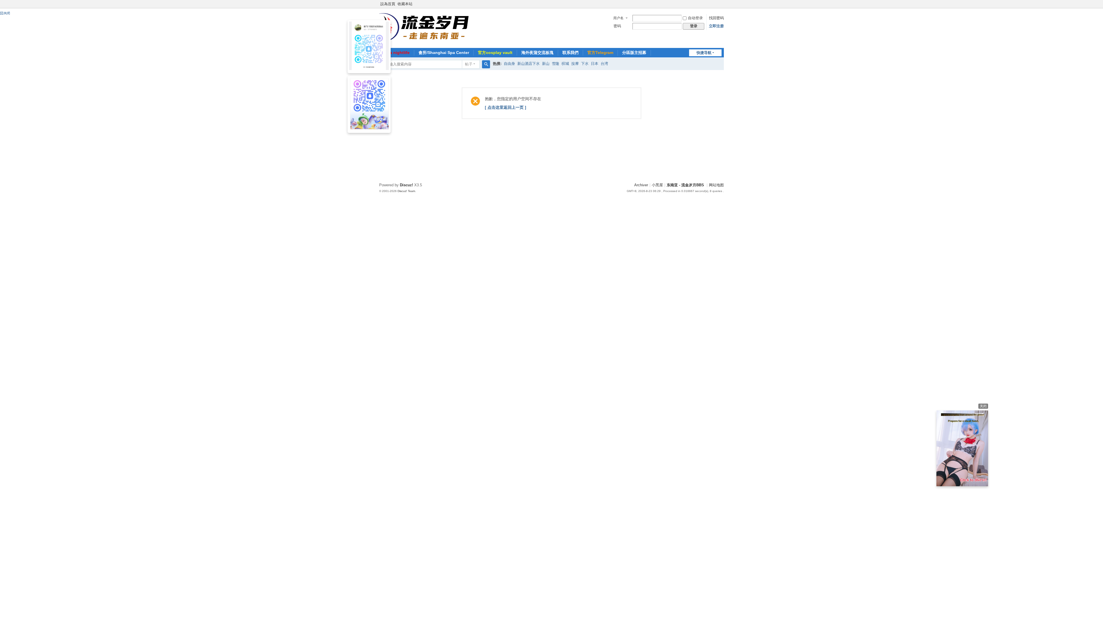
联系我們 (570, 52)
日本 (594, 64)
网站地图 (716, 185)
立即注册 (716, 26)
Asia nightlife (396, 52)
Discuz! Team (406, 191)
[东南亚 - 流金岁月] (424, 28)
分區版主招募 (634, 52)
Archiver (641, 185)
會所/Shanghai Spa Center (444, 52)
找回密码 (716, 18)
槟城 (565, 64)
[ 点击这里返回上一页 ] (505, 107)
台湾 (604, 64)
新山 (545, 64)
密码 (617, 26)
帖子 (469, 64)
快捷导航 (704, 53)
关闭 (983, 406)
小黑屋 (657, 185)
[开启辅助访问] (722, 4)
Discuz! (406, 185)
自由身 (509, 64)
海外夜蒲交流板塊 (537, 52)
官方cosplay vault (495, 52)
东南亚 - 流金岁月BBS (685, 185)
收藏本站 (405, 4)
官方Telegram (600, 52)
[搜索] (486, 64)
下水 (585, 64)
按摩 (575, 64)
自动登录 (695, 18)
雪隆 (555, 64)
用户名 (618, 18)
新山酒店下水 (528, 64)
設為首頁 (387, 4)
